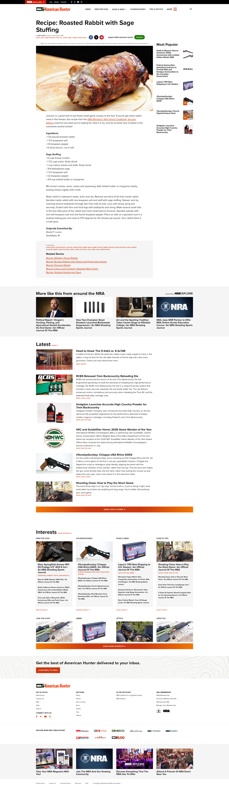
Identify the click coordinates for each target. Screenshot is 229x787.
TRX (127, 573)
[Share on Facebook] (91, 36)
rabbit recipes (108, 247)
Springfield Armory (45, 575)
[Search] (191, 9)
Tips (176, 573)
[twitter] (96, 36)
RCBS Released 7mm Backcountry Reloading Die (107, 376)
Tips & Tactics (156, 9)
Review (83, 364)
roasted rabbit (52, 249)
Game (65, 38)
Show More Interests (127, 646)
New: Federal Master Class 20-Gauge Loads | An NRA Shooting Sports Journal (133, 601)
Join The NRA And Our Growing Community (93, 773)
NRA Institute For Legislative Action (129, 695)
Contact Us (40, 698)
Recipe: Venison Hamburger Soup (63, 272)
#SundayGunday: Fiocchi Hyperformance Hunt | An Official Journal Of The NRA (93, 587)
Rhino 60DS (105, 572)
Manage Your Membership (166, 705)
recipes (123, 247)
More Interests (64, 533)
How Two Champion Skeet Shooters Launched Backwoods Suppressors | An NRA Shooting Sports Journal (93, 323)
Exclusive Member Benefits (166, 698)
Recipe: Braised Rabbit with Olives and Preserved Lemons (76, 261)
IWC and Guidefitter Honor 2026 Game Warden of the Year (114, 429)
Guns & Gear (118, 9)
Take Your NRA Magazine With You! (52, 773)
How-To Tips (162, 538)
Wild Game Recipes (48, 38)
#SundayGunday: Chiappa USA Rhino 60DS (104, 455)
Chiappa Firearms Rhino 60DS (89, 572)
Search (38, 708)
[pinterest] (101, 36)
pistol (56, 575)
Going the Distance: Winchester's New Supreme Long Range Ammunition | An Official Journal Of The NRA (133, 592)
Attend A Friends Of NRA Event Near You (173, 773)
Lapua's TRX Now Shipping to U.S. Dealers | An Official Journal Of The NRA (134, 567)
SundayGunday (138, 9)
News (88, 9)
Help (37, 705)
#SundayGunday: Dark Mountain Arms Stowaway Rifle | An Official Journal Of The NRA (93, 596)
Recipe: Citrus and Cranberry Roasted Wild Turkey (72, 268)
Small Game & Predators (77, 38)
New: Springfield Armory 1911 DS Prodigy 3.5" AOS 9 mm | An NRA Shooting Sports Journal (53, 568)
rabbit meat (86, 247)
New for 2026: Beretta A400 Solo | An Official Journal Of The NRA (52, 580)
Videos (78, 715)
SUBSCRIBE (48, 670)
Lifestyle (58, 38)
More (54, 345)
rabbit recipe (97, 247)
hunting (69, 247)
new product (64, 575)
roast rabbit (131, 247)
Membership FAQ (162, 702)
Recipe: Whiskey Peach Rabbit (62, 258)
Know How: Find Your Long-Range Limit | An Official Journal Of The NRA (173, 586)
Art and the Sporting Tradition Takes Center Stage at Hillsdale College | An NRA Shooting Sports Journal (133, 323)
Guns (78, 705)
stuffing (83, 249)
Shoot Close (163, 573)
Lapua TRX (122, 573)
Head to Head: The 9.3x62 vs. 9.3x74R (100, 351)
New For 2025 (43, 538)
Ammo (132, 573)
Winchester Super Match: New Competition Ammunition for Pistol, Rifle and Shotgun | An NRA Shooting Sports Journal (133, 581)
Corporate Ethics (65, 783)
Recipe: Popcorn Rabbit (58, 265)
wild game (91, 249)
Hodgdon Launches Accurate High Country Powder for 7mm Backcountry (111, 405)
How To (171, 573)
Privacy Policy (40, 783)
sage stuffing (64, 249)
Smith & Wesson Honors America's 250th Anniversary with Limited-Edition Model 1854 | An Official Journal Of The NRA (53, 590)
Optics (119, 618)
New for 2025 (41, 610)
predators (77, 247)
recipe (117, 247)
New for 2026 (101, 9)
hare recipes (60, 247)
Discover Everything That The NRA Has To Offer (132, 773)
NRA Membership (162, 695)
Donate (63, 2)
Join (50, 2)
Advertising (40, 695)
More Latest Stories (124, 509)
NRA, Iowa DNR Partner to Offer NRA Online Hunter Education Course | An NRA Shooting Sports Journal (174, 323)
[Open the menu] (175, 9)
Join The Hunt (43, 618)
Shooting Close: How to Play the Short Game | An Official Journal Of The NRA (173, 567)
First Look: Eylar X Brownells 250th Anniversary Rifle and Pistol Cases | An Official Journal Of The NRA (53, 600)
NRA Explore (121, 698)
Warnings (78, 783)
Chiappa (81, 574)
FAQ (37, 702)
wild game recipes (103, 249)
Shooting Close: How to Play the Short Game (104, 483)
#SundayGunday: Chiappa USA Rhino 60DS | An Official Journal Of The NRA (93, 567)
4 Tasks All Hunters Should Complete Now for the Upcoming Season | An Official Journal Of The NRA (174, 595)
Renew (56, 2)
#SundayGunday (84, 538)
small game (74, 249)
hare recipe (50, 247)
